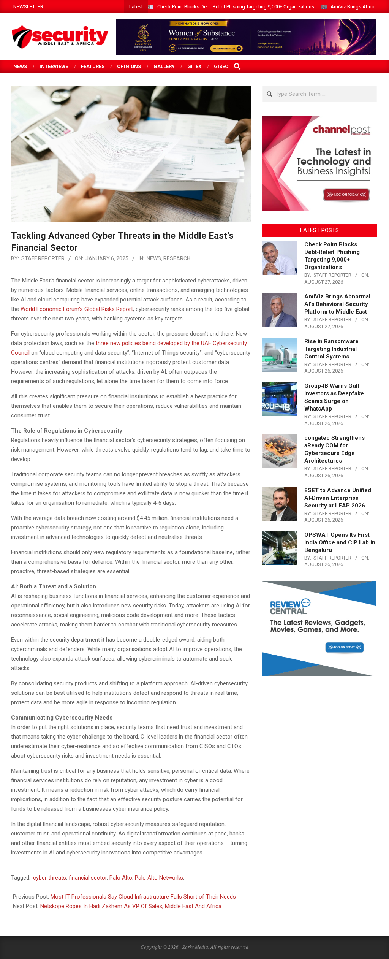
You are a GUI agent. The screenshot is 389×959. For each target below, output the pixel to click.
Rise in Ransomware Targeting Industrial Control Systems (331, 349)
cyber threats (49, 877)
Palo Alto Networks (159, 877)
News (154, 258)
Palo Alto (120, 877)
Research (176, 258)
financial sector (88, 877)
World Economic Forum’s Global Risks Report (77, 309)
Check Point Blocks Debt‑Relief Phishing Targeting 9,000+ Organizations (235, 7)
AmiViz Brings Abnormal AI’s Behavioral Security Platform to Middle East (337, 304)
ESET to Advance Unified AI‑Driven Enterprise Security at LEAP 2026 (337, 498)
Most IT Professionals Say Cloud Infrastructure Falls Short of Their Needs (143, 896)
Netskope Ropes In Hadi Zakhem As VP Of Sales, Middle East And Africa (130, 906)
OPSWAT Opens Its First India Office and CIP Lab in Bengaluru (339, 542)
